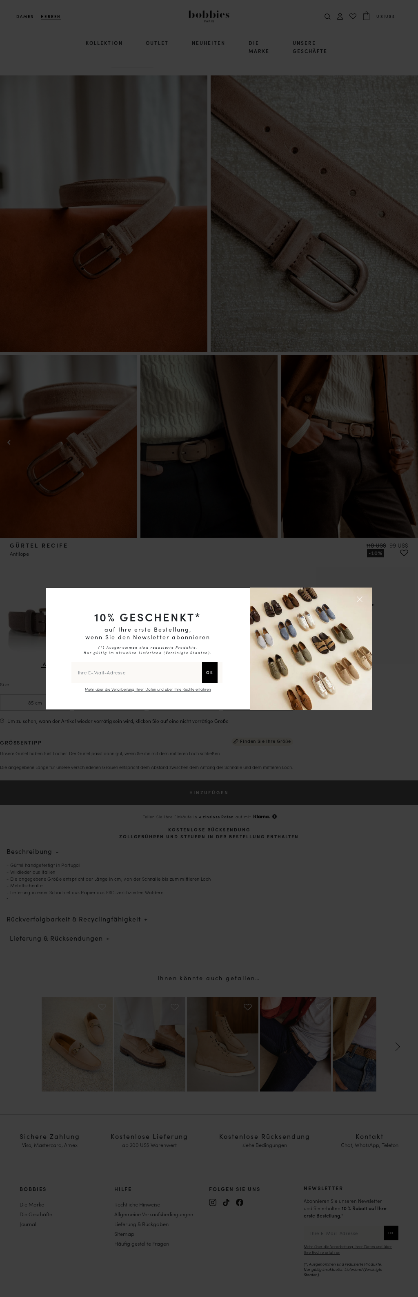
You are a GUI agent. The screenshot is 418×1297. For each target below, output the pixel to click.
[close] (361, 599)
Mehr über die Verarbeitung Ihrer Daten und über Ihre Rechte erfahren (148, 689)
